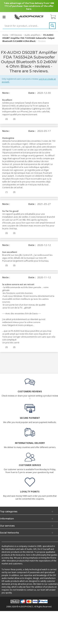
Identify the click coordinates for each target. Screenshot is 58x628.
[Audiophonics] (29, 16)
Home (5, 34)
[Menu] (4, 17)
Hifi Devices (16, 34)
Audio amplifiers (32, 34)
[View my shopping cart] (54, 17)
